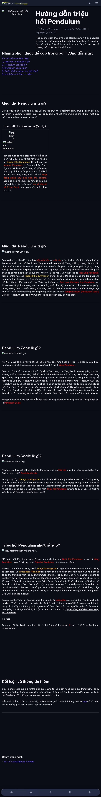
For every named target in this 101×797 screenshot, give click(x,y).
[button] (97, 3)
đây (85, 701)
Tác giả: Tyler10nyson (50, 29)
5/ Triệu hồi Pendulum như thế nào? (20, 71)
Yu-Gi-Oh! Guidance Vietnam (19, 761)
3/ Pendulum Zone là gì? (14, 64)
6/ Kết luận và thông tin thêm (17, 74)
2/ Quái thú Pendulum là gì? (16, 61)
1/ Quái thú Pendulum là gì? (15, 58)
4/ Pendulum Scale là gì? (14, 68)
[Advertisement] (50, 85)
